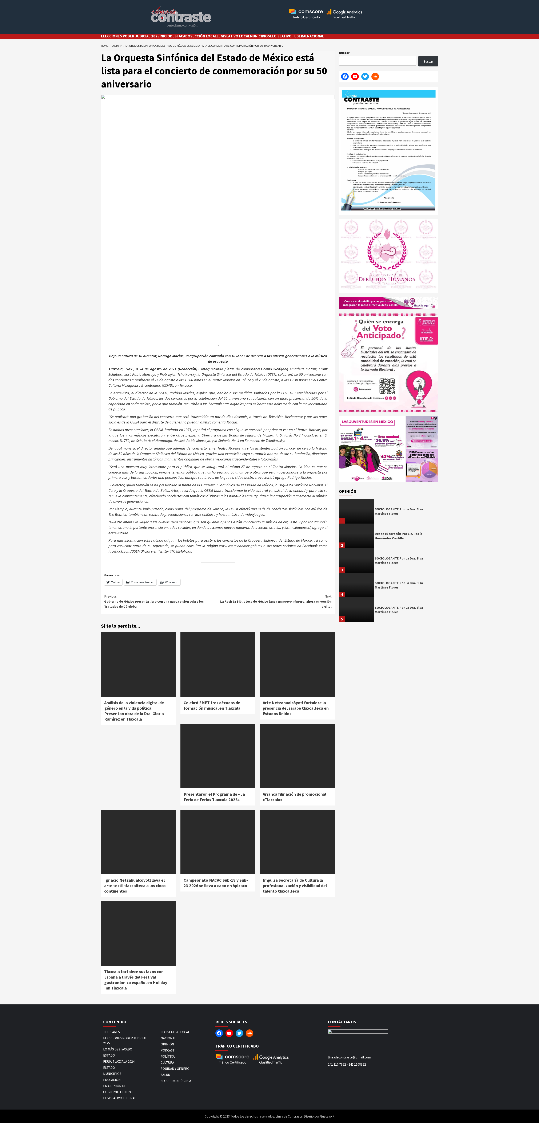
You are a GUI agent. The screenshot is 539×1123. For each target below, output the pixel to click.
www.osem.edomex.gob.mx (240, 545)
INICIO (165, 36)
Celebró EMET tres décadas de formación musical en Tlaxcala (212, 705)
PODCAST (168, 1050)
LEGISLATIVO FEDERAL (288, 36)
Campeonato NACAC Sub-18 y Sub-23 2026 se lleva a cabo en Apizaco (216, 882)
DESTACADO (180, 36)
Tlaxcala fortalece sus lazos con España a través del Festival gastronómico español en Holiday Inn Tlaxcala (135, 980)
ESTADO (109, 1055)
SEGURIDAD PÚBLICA (176, 1081)
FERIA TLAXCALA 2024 (119, 1061)
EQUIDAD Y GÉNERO (175, 1068)
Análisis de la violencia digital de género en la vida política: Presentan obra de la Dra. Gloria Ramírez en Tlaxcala (134, 711)
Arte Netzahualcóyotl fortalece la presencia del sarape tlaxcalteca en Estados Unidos (296, 708)
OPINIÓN (167, 1044)
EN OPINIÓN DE (114, 1086)
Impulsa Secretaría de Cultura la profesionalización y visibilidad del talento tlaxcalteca (295, 885)
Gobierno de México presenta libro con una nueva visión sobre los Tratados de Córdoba (154, 601)
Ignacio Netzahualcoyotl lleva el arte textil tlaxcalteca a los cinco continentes (135, 885)
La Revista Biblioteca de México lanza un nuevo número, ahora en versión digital (276, 601)
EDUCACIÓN (112, 1080)
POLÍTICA (168, 1056)
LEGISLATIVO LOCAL (233, 36)
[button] (372, 449)
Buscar (344, 52)
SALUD (165, 1075)
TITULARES (111, 1032)
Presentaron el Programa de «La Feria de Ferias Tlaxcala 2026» (214, 796)
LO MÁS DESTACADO (117, 1049)
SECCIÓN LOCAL (203, 36)
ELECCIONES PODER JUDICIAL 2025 (130, 36)
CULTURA (167, 1062)
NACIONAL (315, 36)
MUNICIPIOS (260, 36)
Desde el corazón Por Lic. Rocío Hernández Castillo (398, 536)
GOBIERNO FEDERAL (118, 1092)
